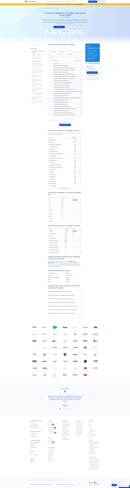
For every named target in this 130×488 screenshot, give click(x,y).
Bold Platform (51, 427)
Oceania (50, 454)
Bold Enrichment (52, 429)
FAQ (90, 422)
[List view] (79, 61)
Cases (90, 427)
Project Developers (52, 273)
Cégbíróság (78, 265)
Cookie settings (71, 484)
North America (51, 451)
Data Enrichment (65, 427)
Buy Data (68, 1)
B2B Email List (91, 445)
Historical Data (64, 436)
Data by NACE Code (79, 431)
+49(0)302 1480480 (33, 436)
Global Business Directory (94, 443)
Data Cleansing (65, 432)
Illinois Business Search (93, 466)
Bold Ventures (51, 432)
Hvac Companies (69, 275)
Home (31, 8)
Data (53, 1)
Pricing (74, 1)
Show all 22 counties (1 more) (65, 188)
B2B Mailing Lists (92, 450)
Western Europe (51, 449)
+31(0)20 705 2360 (33, 427)
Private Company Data (66, 424)
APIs (57, 1)
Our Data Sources (92, 429)
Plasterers (68, 279)
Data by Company (79, 432)
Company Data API (65, 439)
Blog (90, 424)
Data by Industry (79, 426)
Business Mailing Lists (66, 434)
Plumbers (50, 275)
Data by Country (79, 424)
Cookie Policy (91, 436)
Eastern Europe (51, 452)
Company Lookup (92, 431)
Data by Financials (79, 427)
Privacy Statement (92, 434)
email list (88, 58)
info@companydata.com (34, 425)
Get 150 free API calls (79, 4)
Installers (67, 277)
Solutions (48, 1)
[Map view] (81, 61)
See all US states (92, 469)
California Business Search (94, 459)
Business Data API (65, 431)
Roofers (49, 279)
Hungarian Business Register (53, 266)
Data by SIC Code (79, 429)
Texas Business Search (93, 462)
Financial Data (64, 437)
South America (51, 457)
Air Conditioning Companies (53, 277)
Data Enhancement (65, 426)
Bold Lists (50, 422)
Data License (64, 429)
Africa (50, 461)
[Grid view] (77, 61)
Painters (49, 281)
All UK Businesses (92, 448)
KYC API (50, 440)
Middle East (51, 459)
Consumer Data (79, 434)
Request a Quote (92, 453)
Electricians (68, 273)
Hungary (35, 8)
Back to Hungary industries (35, 44)
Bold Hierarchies (52, 431)
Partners (90, 432)
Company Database (65, 422)
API (72, 23)
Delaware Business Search (94, 461)
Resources (62, 1)
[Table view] (76, 61)
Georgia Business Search (93, 464)
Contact (90, 426)
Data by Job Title (79, 422)
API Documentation (52, 443)
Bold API (50, 424)
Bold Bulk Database (52, 426)
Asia (49, 456)
